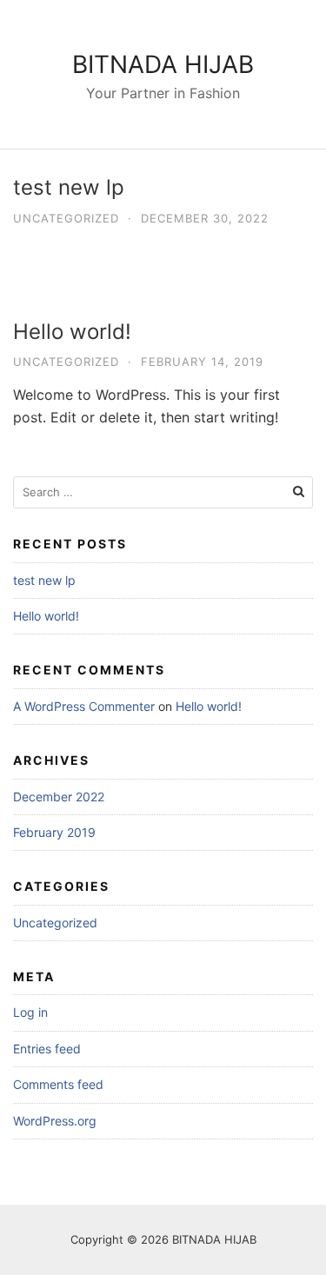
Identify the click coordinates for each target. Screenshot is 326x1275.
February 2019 (54, 832)
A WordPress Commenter (84, 706)
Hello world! (72, 331)
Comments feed (58, 1084)
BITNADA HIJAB (163, 64)
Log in (30, 1012)
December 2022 (58, 796)
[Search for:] (163, 492)
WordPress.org (54, 1120)
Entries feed (47, 1048)
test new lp (68, 187)
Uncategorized (66, 218)
